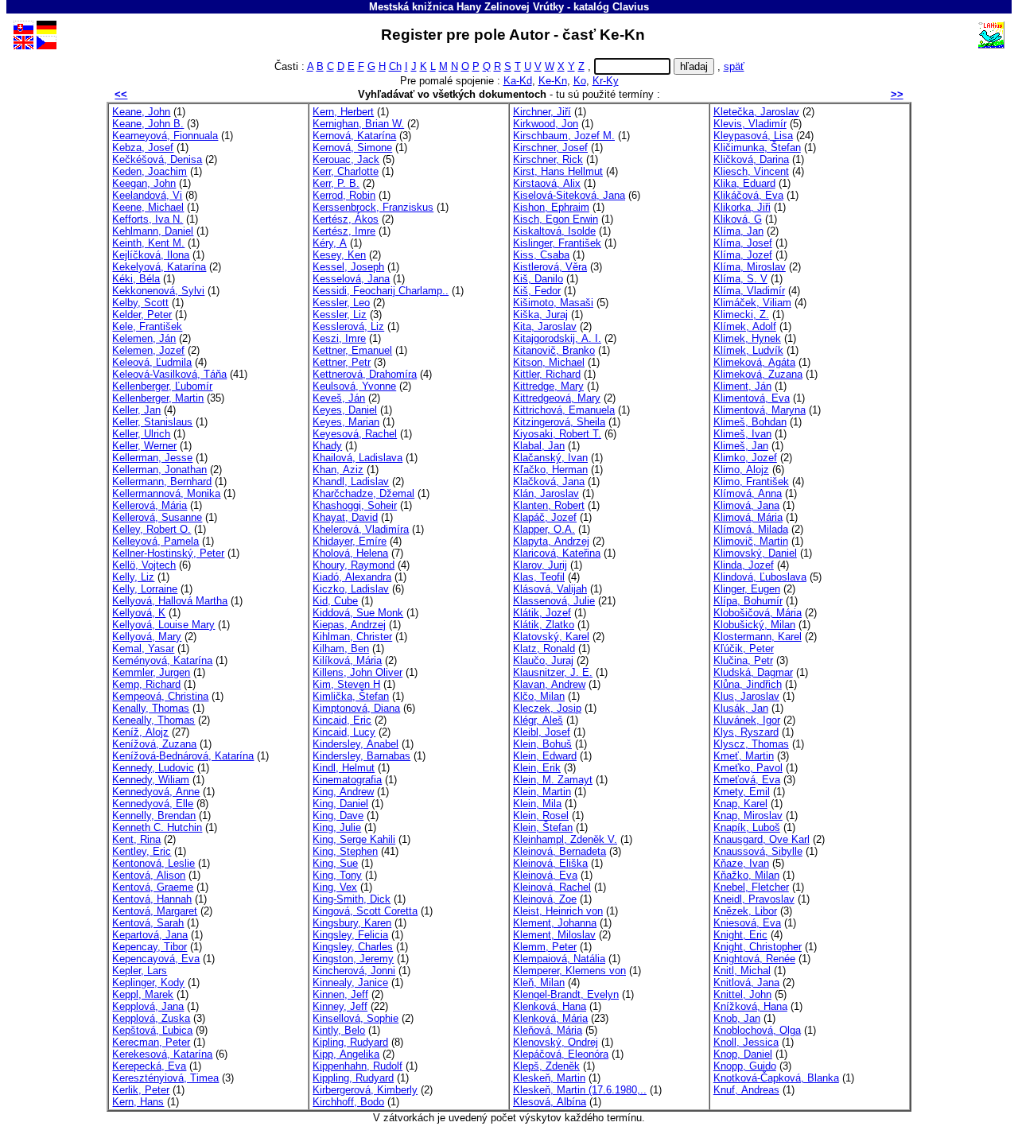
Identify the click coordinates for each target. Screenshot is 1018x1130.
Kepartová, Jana (150, 935)
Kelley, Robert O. (151, 529)
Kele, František (147, 326)
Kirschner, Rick (548, 159)
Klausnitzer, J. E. (553, 672)
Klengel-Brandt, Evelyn (566, 994)
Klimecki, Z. (741, 314)
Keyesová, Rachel (355, 434)
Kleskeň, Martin (549, 1078)
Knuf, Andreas (746, 1090)
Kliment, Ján (742, 386)
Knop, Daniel (742, 1054)
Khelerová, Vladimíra (361, 529)
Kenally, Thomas (150, 708)
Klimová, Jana (746, 505)
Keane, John (141, 112)
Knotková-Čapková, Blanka (776, 1078)
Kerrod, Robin (344, 195)
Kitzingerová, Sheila (559, 422)
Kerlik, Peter (140, 1090)
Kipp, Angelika (346, 1054)
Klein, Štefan (543, 827)
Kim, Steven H (346, 684)
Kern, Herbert (343, 112)
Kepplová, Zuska (151, 1018)
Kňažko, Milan (746, 875)
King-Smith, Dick (351, 899)
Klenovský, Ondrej (555, 1042)
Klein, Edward (545, 756)
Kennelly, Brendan (154, 815)
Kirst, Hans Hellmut (558, 171)
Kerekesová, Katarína (162, 1054)
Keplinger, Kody (148, 982)
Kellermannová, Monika (166, 493)
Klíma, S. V (740, 279)
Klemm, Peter (545, 947)
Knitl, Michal (742, 971)
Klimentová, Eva (751, 398)
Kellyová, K (138, 613)
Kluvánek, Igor (746, 720)
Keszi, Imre (339, 338)
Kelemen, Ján (144, 338)
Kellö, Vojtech (144, 565)
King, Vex (335, 887)
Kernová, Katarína (354, 136)
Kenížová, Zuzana (154, 744)
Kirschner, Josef (550, 147)
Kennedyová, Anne (156, 792)
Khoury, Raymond (353, 565)
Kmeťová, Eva (746, 780)
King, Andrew (343, 792)
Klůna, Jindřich (747, 684)
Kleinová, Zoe (545, 899)
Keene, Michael (148, 207)
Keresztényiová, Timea (165, 1078)
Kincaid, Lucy (344, 732)
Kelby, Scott (140, 303)
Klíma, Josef (742, 243)
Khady (327, 446)
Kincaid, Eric (342, 720)
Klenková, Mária (550, 1018)
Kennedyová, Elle (152, 804)
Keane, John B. (148, 124)
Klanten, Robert (549, 505)
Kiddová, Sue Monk (358, 613)
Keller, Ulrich (141, 434)
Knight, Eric (740, 935)
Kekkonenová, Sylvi (158, 291)
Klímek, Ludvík (748, 350)
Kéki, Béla (136, 279)
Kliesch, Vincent (751, 171)
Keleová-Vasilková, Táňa (169, 374)
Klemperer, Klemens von (569, 971)
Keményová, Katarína (162, 660)
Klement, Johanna (554, 923)
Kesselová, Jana (351, 279)
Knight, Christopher (757, 947)
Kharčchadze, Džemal (363, 493)
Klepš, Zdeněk (546, 1066)
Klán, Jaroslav (546, 493)
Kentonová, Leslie (153, 863)
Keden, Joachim (149, 171)
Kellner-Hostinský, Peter (168, 553)
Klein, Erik (537, 768)
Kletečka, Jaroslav (756, 112)
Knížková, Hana (750, 1006)
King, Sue (335, 863)
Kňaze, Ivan (741, 863)
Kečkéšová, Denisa (157, 159)
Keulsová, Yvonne (354, 386)
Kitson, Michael (549, 362)
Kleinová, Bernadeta (559, 851)
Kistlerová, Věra (550, 267)
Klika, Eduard (744, 183)
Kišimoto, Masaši (553, 303)
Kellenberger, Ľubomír (162, 386)
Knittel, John (742, 994)
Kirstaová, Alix (547, 183)
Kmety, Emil (741, 792)
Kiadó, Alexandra (352, 577)
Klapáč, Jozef (545, 517)
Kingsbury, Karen (352, 923)
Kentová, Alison (148, 875)
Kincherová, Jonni (354, 971)
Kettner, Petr (342, 362)
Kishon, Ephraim (551, 207)
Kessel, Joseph (348, 267)
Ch (395, 66)
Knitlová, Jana (746, 982)
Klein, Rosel (541, 815)
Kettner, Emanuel (352, 350)
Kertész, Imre (344, 231)
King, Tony (337, 875)
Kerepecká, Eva (149, 1066)
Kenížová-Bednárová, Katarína (183, 756)
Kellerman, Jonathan (159, 470)
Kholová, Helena (350, 553)
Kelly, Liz (133, 577)
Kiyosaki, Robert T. (557, 434)
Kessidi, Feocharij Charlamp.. (381, 291)
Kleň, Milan (539, 982)
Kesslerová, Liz (348, 326)
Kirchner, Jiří (542, 112)
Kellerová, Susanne (157, 517)
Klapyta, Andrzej (551, 541)
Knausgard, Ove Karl (761, 839)
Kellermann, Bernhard (162, 481)
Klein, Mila (537, 804)
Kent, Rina (136, 839)
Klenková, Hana (549, 1006)
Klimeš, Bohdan (750, 422)
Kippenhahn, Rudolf (357, 1066)
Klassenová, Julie (554, 601)
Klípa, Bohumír (748, 601)
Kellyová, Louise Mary (163, 625)
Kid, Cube (335, 601)
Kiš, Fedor (537, 291)
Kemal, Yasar (143, 648)
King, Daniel (340, 804)
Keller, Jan (136, 410)
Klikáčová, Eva (748, 195)
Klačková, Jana (549, 481)
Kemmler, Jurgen (151, 672)
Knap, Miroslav (748, 815)
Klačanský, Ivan (550, 458)
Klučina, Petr (743, 660)
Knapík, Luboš (746, 827)
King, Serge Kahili (354, 839)
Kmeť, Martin (743, 756)
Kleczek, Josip (547, 708)
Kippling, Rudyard (353, 1078)
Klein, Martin (542, 792)
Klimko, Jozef (745, 458)
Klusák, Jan (740, 708)
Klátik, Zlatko (543, 625)
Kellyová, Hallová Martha (169, 601)
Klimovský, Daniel (755, 553)
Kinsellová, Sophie (355, 1018)
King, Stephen (345, 851)
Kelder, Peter (142, 314)
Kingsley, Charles (353, 947)
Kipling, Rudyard (350, 1042)
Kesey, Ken (339, 255)
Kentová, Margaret (154, 911)
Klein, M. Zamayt (553, 780)
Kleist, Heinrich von (558, 911)
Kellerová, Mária (149, 505)
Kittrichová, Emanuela (564, 410)
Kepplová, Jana (148, 1006)
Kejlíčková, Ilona (150, 255)
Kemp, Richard (146, 684)
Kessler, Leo (341, 303)
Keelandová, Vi (147, 195)
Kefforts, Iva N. (147, 219)
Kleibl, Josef (541, 732)
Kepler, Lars (139, 971)
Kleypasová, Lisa (753, 136)
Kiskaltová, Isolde (554, 231)
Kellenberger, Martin (158, 398)
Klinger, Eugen (746, 589)
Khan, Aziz (338, 470)
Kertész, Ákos (346, 219)
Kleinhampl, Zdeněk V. (565, 839)
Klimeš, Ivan (742, 434)
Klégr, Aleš (538, 720)
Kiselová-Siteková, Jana (569, 195)
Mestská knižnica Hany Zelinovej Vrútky (466, 7)
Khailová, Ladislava (357, 458)
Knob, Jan (736, 1018)
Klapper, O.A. (544, 529)
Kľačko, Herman (550, 470)
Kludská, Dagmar (753, 672)
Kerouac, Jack (346, 159)
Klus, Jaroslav (746, 696)
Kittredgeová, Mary (556, 398)
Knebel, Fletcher (751, 887)
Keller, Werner (144, 446)
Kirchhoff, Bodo (348, 1102)
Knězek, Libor (745, 911)
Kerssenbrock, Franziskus (373, 207)
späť (734, 66)
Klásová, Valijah (550, 589)
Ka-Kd (517, 81)
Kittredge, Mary (548, 386)
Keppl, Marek (142, 994)
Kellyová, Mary (146, 637)
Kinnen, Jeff (340, 994)
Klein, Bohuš (542, 744)
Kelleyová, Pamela (155, 541)
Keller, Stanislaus (152, 422)
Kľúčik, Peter (743, 648)
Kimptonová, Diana (356, 708)
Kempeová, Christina (160, 696)
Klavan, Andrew (549, 684)
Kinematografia (347, 780)
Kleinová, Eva (545, 875)
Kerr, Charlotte (346, 171)
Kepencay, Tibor (149, 947)
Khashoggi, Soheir (355, 505)
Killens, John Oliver (357, 672)
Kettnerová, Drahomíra (365, 374)
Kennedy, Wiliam (150, 780)
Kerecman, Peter (151, 1042)
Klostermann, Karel (757, 637)
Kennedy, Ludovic (153, 768)
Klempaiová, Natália (559, 959)
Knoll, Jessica (746, 1042)
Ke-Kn (552, 81)
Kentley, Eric (141, 851)
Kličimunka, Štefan (757, 147)
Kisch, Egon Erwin (555, 219)
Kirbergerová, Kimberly (365, 1090)
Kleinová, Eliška (550, 863)
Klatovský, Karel (551, 637)
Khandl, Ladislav (351, 481)
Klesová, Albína (549, 1102)
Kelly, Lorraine (144, 589)
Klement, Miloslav (554, 935)
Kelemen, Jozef (148, 350)
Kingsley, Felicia (350, 935)
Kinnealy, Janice (350, 982)
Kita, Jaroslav (545, 326)
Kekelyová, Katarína (159, 267)
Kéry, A (330, 243)
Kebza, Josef (142, 147)
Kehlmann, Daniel (152, 231)
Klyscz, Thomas (751, 744)
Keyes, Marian (346, 422)
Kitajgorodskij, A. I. (557, 338)
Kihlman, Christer (352, 637)
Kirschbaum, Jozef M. (564, 136)
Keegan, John (144, 183)
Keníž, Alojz (140, 732)
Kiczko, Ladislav (351, 589)
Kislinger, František (557, 243)
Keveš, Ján (339, 398)
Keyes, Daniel (345, 410)
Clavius (630, 7)
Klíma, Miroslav (749, 267)
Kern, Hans (138, 1102)
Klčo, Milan (539, 696)
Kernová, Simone (352, 147)
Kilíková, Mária (347, 660)
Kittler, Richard (547, 374)
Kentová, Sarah (148, 923)
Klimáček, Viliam (752, 303)
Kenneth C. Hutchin (157, 827)
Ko (579, 81)
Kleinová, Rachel (552, 887)
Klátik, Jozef (542, 613)
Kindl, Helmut (344, 768)
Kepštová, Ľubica (152, 1030)
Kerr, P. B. (336, 183)
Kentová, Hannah (152, 899)
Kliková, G (737, 219)
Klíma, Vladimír (749, 291)
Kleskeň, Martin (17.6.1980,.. (580, 1090)
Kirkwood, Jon (545, 124)
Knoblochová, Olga (757, 1030)
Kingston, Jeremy (353, 959)
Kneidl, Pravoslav (754, 899)
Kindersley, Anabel (355, 744)
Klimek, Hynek (747, 338)
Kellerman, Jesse (152, 458)
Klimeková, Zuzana (757, 374)
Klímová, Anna (747, 493)
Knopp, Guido (744, 1066)
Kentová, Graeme (152, 887)
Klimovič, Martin (750, 541)
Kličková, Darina (751, 159)
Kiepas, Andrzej (349, 625)
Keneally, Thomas (153, 720)
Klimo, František (751, 481)
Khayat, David (345, 517)
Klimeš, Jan (740, 446)
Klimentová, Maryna (759, 410)
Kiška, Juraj (540, 314)
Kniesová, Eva (747, 923)
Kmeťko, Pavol (748, 768)
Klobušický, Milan (754, 625)
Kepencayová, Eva (156, 959)
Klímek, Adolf (744, 326)
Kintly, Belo (339, 1030)
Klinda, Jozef (743, 565)
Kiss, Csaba (541, 255)
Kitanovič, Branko (554, 350)
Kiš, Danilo (538, 279)
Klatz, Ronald (544, 648)
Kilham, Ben (341, 648)
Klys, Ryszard (746, 732)
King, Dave (338, 815)
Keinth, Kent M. (148, 243)
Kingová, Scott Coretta (365, 911)
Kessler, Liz (340, 314)
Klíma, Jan (738, 231)
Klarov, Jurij (540, 565)
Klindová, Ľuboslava (759, 577)
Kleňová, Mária (547, 1030)
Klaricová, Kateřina (556, 553)
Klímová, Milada (750, 529)
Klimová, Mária (748, 517)
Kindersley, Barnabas (361, 756)
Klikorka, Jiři (742, 207)
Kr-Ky (606, 81)
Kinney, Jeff (340, 1006)
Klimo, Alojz (741, 470)
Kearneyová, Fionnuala (165, 136)
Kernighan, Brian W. (358, 124)
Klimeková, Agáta (754, 362)
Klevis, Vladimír (750, 124)
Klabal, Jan (539, 446)
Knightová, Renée (754, 959)
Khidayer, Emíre (350, 541)
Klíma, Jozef (742, 255)
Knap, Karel (740, 804)
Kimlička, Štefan (351, 696)
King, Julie (337, 827)
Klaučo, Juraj (543, 660)
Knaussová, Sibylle (757, 851)
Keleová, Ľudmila (152, 362)
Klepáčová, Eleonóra (560, 1054)
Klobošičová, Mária (757, 613)
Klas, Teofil (539, 577)
